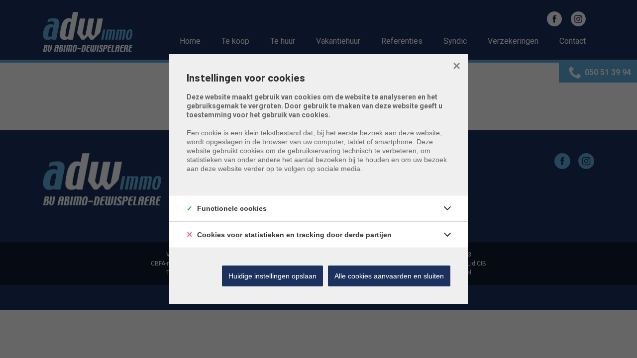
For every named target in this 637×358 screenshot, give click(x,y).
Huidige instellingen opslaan (272, 276)
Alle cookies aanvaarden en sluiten (389, 276)
